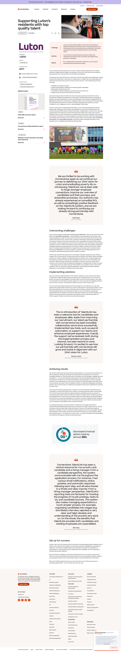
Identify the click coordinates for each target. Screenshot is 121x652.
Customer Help (90, 6)
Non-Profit (70, 642)
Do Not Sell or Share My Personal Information (81, 649)
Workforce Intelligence (55, 585)
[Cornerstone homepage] (31, 574)
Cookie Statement (49, 649)
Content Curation (72, 601)
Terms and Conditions (61, 649)
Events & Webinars (91, 630)
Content (51, 616)
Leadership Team (91, 579)
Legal (31, 649)
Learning (51, 610)
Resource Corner (91, 624)
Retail (69, 639)
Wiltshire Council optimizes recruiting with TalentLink (30, 134)
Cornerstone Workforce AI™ (56, 577)
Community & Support (23, 597)
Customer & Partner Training (75, 614)
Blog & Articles (91, 633)
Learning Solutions (54, 607)
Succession (52, 599)
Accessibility (90, 610)
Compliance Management (74, 591)
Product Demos (91, 627)
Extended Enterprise (54, 613)
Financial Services (72, 625)
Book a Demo (92, 9)
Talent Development (54, 591)
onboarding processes (65, 119)
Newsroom (90, 596)
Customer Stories (91, 585)
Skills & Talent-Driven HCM (75, 581)
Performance (52, 602)
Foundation (90, 591)
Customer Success (92, 582)
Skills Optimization (54, 588)
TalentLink (59, 250)
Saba (50, 621)
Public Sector (23, 62)
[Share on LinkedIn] (55, 33)
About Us (89, 588)
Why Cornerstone (91, 577)
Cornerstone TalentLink (78, 234)
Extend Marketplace (54, 638)
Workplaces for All (72, 617)
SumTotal (51, 624)
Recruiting (52, 596)
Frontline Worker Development (76, 607)
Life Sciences (71, 630)
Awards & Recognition (92, 607)
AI (49, 579)
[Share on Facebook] (52, 33)
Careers (89, 599)
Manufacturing (72, 633)
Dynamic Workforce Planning (75, 604)
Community (99, 6)
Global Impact (90, 605)
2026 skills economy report (26, 93)
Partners (82, 6)
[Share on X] (59, 33)
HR (50, 605)
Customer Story (22, 33)
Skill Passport (52, 630)
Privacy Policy (39, 649)
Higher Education (72, 636)
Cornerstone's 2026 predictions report (29, 122)
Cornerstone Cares (92, 593)
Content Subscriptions (55, 619)
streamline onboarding (62, 236)
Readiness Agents (54, 582)
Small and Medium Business (29, 77)
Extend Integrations (54, 635)
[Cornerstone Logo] (23, 9)
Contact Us (21, 594)
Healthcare (71, 628)
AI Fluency (70, 594)
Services (51, 633)
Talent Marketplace (54, 593)
